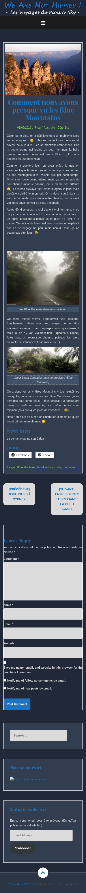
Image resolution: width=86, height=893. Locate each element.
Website (9, 643)
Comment (11, 558)
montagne (69, 467)
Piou (38, 127)
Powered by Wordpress (23, 884)
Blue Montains (26, 467)
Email (8, 624)
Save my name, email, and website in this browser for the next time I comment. (43, 670)
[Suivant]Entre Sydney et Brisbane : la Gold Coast (67, 499)
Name (8, 605)
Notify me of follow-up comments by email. (36, 680)
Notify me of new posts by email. (29, 688)
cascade (55, 467)
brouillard (43, 467)
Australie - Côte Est (56, 127)
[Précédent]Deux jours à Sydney (19, 494)
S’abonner (23, 848)
